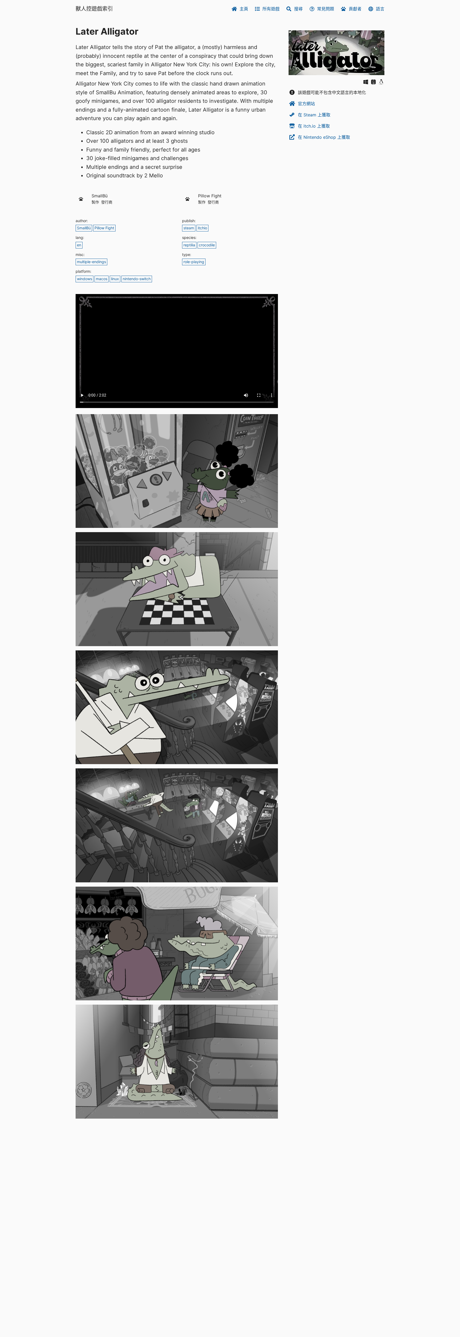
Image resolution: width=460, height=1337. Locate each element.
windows (84, 278)
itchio (202, 228)
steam (188, 228)
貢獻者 (355, 8)
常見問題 (325, 8)
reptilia (189, 245)
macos (101, 278)
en (79, 245)
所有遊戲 (271, 8)
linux (115, 278)
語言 (380, 8)
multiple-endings (91, 261)
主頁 (244, 8)
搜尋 (298, 8)
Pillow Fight (104, 228)
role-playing (193, 261)
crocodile (207, 245)
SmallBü (84, 228)
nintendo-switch (137, 278)
